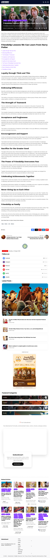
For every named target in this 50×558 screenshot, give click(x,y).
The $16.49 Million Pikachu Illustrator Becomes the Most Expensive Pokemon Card (19, 494)
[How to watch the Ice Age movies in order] (25, 299)
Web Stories (20, 549)
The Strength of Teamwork (8, 54)
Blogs (19, 544)
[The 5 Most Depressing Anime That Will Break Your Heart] (5, 338)
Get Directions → (18, 464)
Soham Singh (5, 526)
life (9, 223)
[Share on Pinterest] (40, 230)
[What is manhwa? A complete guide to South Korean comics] (5, 347)
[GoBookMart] (5, 2)
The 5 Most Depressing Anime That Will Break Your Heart (22, 337)
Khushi (4, 501)
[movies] (25, 397)
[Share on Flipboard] (46, 28)
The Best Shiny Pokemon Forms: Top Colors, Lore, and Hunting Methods (26, 328)
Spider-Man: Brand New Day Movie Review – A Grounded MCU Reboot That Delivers (19, 523)
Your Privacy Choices (27, 556)
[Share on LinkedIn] (44, 28)
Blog (8, 7)
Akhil (28, 504)
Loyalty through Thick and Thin (9, 50)
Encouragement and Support (8, 59)
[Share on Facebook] (39, 28)
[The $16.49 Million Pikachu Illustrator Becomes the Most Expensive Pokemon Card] (5, 321)
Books (6, 223)
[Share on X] (41, 28)
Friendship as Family (6, 69)
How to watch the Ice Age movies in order (17, 311)
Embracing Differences (7, 52)
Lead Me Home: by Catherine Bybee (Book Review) (43, 523)
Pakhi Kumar (10, 28)
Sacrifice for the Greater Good (9, 61)
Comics (19, 540)
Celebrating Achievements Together (10, 65)
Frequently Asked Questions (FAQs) (39, 556)
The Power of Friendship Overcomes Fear (11, 63)
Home (4, 7)
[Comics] (25, 403)
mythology (20, 551)
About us (20, 553)
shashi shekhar (43, 501)
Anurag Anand (30, 526)
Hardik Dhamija (18, 532)
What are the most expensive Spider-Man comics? (31, 519)
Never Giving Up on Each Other (9, 67)
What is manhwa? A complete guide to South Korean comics (23, 346)
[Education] (25, 408)
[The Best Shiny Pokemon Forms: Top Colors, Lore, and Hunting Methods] (5, 329)
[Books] (25, 413)
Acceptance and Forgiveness (8, 57)
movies (12, 223)
